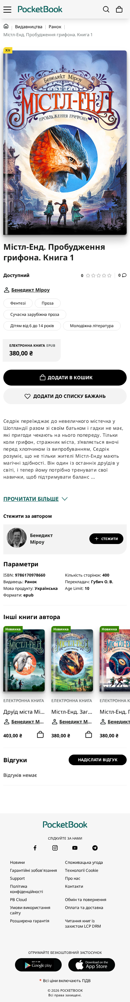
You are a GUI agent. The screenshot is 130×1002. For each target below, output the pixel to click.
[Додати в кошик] (40, 734)
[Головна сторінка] (40, 9)
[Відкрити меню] (7, 9)
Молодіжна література (92, 325)
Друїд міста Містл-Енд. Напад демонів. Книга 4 (24, 712)
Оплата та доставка (84, 907)
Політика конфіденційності (26, 888)
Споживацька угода (84, 862)
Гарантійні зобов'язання (33, 870)
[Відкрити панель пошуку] (106, 9)
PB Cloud (18, 899)
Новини (17, 862)
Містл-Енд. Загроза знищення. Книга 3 (72, 712)
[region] (65, 676)
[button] (98, 275)
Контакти (74, 886)
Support (17, 878)
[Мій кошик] (119, 9)
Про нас (72, 878)
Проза (48, 303)
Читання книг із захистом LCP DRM (83, 923)
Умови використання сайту (30, 910)
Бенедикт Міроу (41, 538)
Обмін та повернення (85, 899)
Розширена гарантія (29, 921)
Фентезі (18, 303)
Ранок (55, 27)
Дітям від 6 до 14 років (32, 325)
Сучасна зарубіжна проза (34, 314)
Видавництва (28, 27)
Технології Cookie (81, 870)
